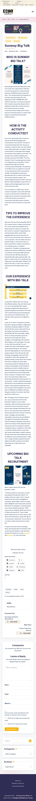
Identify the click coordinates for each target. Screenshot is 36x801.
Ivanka (15, 589)
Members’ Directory (18, 783)
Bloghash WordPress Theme (23, 798)
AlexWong (8, 589)
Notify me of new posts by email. (17, 724)
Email (7, 694)
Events (8, 41)
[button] (11, 606)
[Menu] (33, 11)
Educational (22, 37)
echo (9, 603)
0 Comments (23, 51)
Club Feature (10, 37)
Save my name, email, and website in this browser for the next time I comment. (17, 714)
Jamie (21, 589)
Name (7, 685)
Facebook (27, 533)
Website (7, 703)
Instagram (10, 535)
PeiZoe (7, 592)
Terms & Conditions (18, 786)
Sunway (16, 41)
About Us (18, 780)
